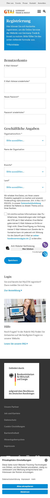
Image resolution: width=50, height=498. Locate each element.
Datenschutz (10, 420)
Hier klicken (27, 249)
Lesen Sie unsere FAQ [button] (15, 343)
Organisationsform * (13, 134)
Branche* (8, 165)
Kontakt (33, 3)
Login (7, 276)
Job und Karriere (12, 413)
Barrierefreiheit (11, 433)
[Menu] (39, 11)
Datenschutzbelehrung (31, 203)
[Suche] (44, 11)
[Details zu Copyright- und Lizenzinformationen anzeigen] (43, 320)
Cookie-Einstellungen (14, 426)
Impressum (9, 446)
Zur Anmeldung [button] (12, 290)
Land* (6, 180)
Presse (25, 3)
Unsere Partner (11, 407)
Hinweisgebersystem (14, 439)
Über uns (10, 3)
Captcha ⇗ (38, 252)
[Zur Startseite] (17, 12)
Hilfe (7, 326)
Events (18, 3)
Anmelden (42, 3)
